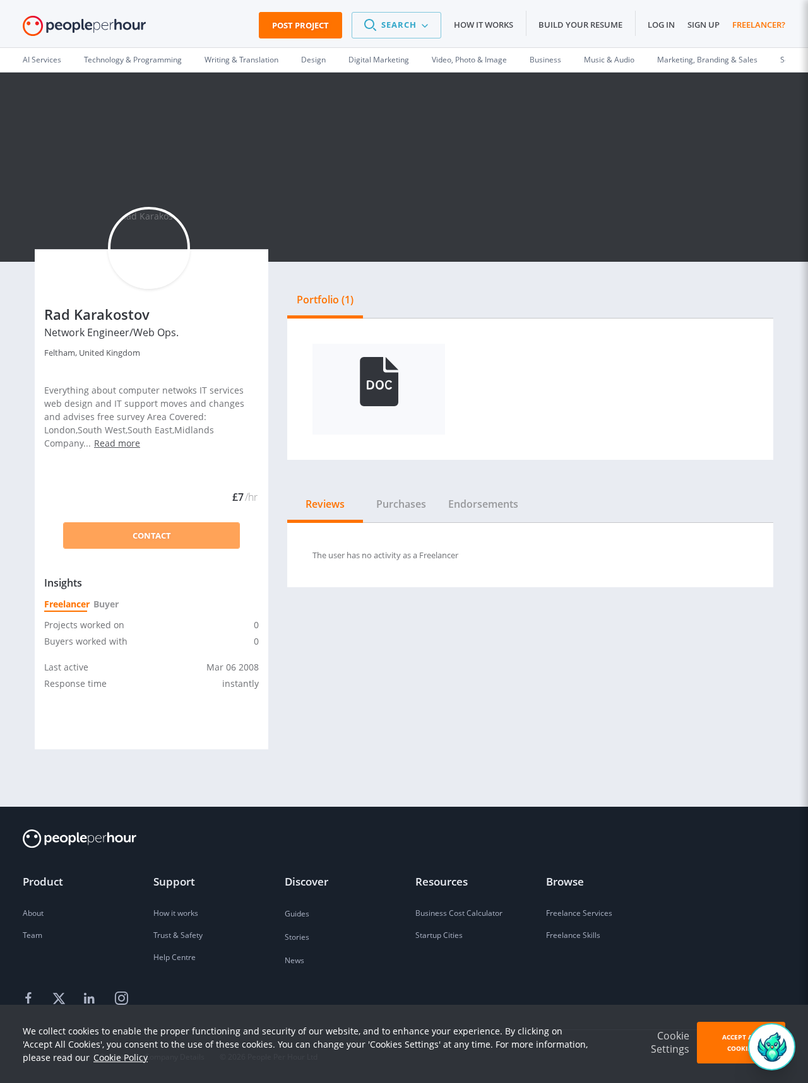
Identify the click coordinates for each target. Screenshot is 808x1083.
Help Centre (174, 957)
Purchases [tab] (401, 504)
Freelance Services (579, 913)
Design (313, 59)
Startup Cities (439, 935)
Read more (117, 443)
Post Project (300, 25)
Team (32, 935)
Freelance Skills (573, 935)
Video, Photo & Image (469, 59)
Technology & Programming (133, 59)
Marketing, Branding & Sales (707, 59)
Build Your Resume (580, 24)
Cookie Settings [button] (670, 1042)
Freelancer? (758, 24)
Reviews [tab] (325, 504)
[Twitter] (60, 999)
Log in (661, 24)
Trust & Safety (178, 935)
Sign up (703, 24)
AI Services (42, 59)
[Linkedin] (91, 999)
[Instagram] (121, 999)
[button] (396, 25)
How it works (483, 24)
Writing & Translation (241, 59)
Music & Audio (609, 59)
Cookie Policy (120, 1057)
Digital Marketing (378, 59)
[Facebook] (30, 999)
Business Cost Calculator (458, 913)
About (33, 913)
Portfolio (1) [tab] (325, 300)
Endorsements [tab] (483, 504)
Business (545, 59)
